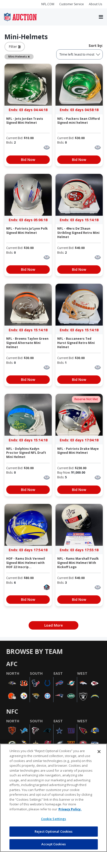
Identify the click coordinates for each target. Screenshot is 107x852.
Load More (53, 625)
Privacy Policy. (70, 809)
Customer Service (71, 4)
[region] (53, 798)
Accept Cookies (53, 844)
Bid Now (28, 159)
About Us (95, 4)
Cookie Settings (53, 819)
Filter (13, 46)
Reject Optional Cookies (54, 831)
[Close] (99, 751)
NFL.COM (47, 4)
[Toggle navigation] (101, 17)
